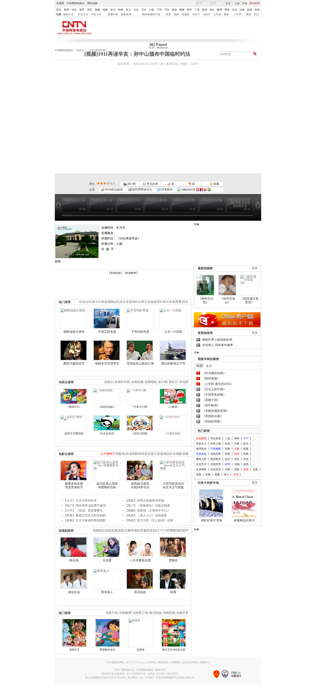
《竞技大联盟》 (140, 433)
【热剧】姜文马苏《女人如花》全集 (149, 520)
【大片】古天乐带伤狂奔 (80, 500)
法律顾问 (175, 662)
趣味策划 (150, 530)
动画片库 (112, 612)
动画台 (108, 382)
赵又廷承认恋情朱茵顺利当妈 (107, 485)
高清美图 (132, 453)
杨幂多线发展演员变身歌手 (74, 485)
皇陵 (236, 469)
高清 (168, 14)
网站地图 (92, 3)
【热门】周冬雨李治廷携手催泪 (85, 505)
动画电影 (151, 382)
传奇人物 (215, 443)
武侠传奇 (215, 464)
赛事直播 (126, 14)
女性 (236, 459)
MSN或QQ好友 (113, 189)
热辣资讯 (144, 453)
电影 (176, 14)
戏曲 (105, 9)
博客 (227, 9)
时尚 (189, 9)
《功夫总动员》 (107, 433)
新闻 (66, 9)
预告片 (173, 382)
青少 (128, 9)
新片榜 (162, 382)
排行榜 (131, 183)
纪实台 (80, 50)
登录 (228, 3)
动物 (236, 464)
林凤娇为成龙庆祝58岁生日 (140, 485)
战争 (246, 464)
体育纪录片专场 (164, 301)
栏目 (256, 14)
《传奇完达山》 (227, 300)
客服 (244, 3)
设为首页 (254, 3)
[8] (108, 183)
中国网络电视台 (76, 3)
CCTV (238, 14)
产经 (159, 9)
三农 (196, 9)
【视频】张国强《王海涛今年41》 (147, 510)
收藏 (216, 183)
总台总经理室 (190, 662)
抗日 (227, 459)
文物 (207, 474)
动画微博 (125, 612)
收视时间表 (122, 382)
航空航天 (215, 459)
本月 (209, 366)
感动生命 (74, 592)
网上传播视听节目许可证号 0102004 (105, 677)
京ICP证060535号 (136, 673)
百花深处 (140, 592)
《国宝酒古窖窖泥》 (250, 300)
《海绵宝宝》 (74, 406)
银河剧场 (155, 612)
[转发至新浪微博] (205, 189)
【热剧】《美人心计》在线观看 (146, 515)
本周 (199, 366)
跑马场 (73, 560)
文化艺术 (201, 464)
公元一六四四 (173, 331)
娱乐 (246, 443)
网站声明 (163, 662)
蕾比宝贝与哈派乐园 (173, 649)
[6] (104, 183)
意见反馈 (152, 183)
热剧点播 (124, 530)
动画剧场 (169, 612)
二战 (227, 438)
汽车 (166, 9)
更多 (255, 268)
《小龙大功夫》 (173, 433)
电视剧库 (137, 530)
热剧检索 (112, 530)
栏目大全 (83, 14)
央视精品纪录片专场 (118, 301)
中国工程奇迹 (107, 331)
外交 (246, 459)
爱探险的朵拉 (107, 649)
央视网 (60, 3)
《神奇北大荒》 (205, 300)
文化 (136, 9)
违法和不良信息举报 (113, 673)
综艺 (89, 9)
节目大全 (96, 14)
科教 (120, 9)
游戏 (257, 9)
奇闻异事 (215, 453)
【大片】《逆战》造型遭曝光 (83, 510)
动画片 (206, 14)
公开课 (217, 14)
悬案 (246, 448)
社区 (212, 9)
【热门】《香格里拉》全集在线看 (147, 505)
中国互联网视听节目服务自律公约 (175, 677)
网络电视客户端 (151, 14)
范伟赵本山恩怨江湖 (140, 363)
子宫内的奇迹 (140, 331)
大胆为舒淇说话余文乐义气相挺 (173, 485)
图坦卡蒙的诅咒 (73, 363)
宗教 (246, 453)
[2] (98, 183)
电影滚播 (182, 453)
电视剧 (185, 14)
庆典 (198, 474)
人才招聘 (150, 662)
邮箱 (249, 9)
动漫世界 (182, 612)
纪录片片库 (96, 301)
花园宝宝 (74, 649)
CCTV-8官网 (164, 530)
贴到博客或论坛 (142, 189)
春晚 (97, 9)
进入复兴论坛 (169, 64)
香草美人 (107, 592)
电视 (58, 14)
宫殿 (227, 448)
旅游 (174, 9)
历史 (185, 301)
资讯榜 (183, 382)
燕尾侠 (140, 649)
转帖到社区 (188, 189)
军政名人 (201, 443)
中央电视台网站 (115, 662)
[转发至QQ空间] (209, 189)
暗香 (173, 592)
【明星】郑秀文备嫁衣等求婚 (144, 500)
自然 (227, 443)
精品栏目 (170, 453)
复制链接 (115, 272)
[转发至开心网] (197, 189)
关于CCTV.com (134, 662)
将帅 (236, 438)
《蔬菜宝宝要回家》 (74, 433)
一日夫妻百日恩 (140, 560)
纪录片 (196, 14)
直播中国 (113, 14)
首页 (58, 9)
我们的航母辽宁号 (173, 363)
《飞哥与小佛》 (140, 406)
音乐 (112, 9)
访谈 (242, 9)
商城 (204, 9)
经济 (74, 9)
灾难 (236, 443)
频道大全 (68, 14)
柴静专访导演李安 (107, 363)
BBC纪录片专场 (142, 301)
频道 (248, 14)
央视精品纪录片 (244, 520)
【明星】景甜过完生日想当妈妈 (85, 515)
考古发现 (215, 438)
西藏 (217, 474)
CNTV (195, 64)
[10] (111, 183)
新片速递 (157, 453)
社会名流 (215, 469)
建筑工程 (201, 459)
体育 (81, 9)
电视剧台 (99, 530)
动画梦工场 (140, 612)
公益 (151, 9)
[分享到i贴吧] (201, 189)
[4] (101, 183)
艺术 (143, 9)
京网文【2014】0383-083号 (163, 673)
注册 (237, 3)
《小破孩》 (173, 406)
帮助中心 (205, 662)
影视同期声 (180, 530)
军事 (179, 301)
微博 (219, 9)
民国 (227, 453)
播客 (226, 14)
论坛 (234, 9)
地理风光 (201, 448)
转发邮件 (167, 189)
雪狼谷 (173, 560)
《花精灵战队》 (107, 406)
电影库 (120, 453)
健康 (181, 9)
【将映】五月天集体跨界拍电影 (85, 520)
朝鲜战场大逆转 (73, 331)
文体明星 (201, 469)
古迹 (255, 469)
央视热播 (137, 382)
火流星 (107, 560)
